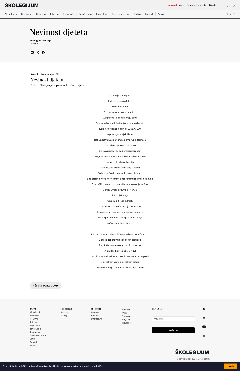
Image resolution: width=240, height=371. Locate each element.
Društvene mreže (120, 14)
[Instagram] (204, 338)
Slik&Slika (212, 5)
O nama (95, 312)
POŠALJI (173, 330)
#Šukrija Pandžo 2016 (46, 285)
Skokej (64, 315)
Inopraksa (101, 14)
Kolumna (41, 14)
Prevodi (149, 14)
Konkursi (172, 5)
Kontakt (95, 315)
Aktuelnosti (11, 14)
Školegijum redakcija (40, 40)
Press (181, 5)
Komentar (26, 14)
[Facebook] (204, 312)
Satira (137, 14)
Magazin (202, 5)
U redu (230, 366)
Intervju (54, 14)
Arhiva (161, 14)
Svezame (65, 312)
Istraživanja (85, 14)
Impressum (96, 319)
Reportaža (68, 14)
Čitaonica (191, 5)
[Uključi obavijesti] (236, 5)
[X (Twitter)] (204, 321)
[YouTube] (204, 329)
